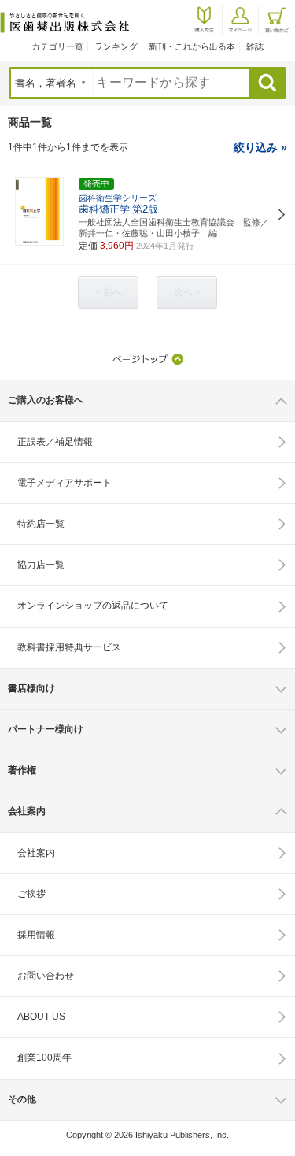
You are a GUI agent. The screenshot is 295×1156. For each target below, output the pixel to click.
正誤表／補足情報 (55, 441)
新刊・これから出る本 (192, 46)
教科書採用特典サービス (69, 647)
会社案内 (36, 852)
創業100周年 (44, 1057)
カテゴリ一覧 (57, 46)
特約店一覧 (41, 523)
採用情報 (36, 934)
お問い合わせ (45, 975)
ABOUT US (41, 1016)
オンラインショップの (92, 605)
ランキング (116, 46)
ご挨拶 (31, 893)
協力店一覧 (41, 564)
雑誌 (255, 46)
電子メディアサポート (64, 482)
